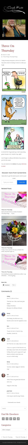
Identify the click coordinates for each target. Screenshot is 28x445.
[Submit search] (25, 408)
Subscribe (22, 182)
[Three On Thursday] (14, 199)
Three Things (6, 56)
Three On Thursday (6, 209)
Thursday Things (14, 56)
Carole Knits (10, 442)
